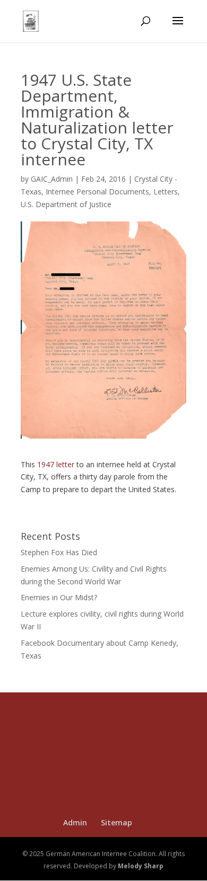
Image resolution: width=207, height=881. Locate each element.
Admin (75, 822)
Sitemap (116, 822)
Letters (165, 191)
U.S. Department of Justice (66, 204)
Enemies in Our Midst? (59, 597)
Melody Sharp (140, 865)
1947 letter (55, 464)
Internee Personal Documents (97, 191)
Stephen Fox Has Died (59, 552)
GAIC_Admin (52, 179)
